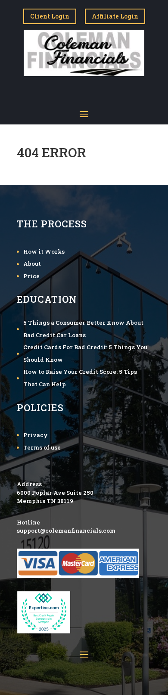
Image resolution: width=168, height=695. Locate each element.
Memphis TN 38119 (45, 501)
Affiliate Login (115, 16)
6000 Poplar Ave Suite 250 (55, 492)
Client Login (49, 16)
